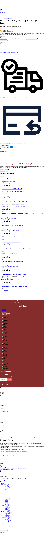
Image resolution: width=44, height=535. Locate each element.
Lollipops (6, 490)
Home (1, 13)
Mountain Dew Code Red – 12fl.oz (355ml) (14, 286)
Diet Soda (6, 502)
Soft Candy (7, 485)
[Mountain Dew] (4, 51)
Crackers (6, 506)
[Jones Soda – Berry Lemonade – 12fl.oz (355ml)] (11, 242)
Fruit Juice (6, 501)
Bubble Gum (7, 488)
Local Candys (7, 495)
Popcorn (6, 509)
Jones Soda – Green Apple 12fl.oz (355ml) (14, 201)
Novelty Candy (7, 492)
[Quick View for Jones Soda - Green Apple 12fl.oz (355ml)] (9, 196)
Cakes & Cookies (5, 511)
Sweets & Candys (5, 484)
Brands (3, 483)
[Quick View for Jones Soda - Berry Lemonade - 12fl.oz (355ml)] (9, 243)
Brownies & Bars (8, 513)
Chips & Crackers (5, 505)
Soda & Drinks (11, 13)
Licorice (6, 491)
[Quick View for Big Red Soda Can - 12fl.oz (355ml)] (9, 220)
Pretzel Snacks (7, 508)
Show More (2, 36)
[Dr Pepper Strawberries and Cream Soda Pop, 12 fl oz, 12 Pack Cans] (15, 206)
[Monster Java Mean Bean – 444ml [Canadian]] (11, 230)
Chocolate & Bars (8, 487)
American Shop (5, 13)
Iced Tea (6, 500)
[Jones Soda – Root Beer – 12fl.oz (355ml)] (10, 266)
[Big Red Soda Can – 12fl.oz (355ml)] (9, 218)
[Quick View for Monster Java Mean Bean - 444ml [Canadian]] (9, 231)
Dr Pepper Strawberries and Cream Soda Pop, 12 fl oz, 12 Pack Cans (22, 213)
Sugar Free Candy (8, 494)
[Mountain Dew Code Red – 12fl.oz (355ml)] (10, 279)
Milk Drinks (7, 504)
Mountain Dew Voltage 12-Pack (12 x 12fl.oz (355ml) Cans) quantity (13, 38)
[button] (5, 183)
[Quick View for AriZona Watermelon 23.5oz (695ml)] (9, 256)
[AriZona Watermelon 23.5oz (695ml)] (9, 253)
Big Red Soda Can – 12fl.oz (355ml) (12, 225)
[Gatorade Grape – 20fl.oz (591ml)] (8, 181)
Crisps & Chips (7, 507)
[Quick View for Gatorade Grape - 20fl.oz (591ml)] (9, 183)
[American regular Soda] (1, 15)
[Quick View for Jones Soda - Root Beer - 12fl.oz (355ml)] (9, 269)
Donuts (6, 514)
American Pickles (8, 521)
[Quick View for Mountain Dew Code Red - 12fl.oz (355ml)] (9, 281)
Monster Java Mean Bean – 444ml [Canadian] (15, 237)
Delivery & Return (11, 52)
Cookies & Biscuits (8, 512)
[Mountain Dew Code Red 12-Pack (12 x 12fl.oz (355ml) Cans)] (0, 15)
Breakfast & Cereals (6, 517)
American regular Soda (18, 13)
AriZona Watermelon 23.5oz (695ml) (13, 261)
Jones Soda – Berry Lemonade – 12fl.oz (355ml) (16, 248)
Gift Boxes (4, 523)
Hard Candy (7, 486)
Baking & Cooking (8, 520)
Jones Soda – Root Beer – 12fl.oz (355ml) (14, 274)
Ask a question (4, 52)
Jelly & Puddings (8, 519)
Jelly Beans (7, 489)
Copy (12, 469)
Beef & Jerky (7, 522)
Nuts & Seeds (7, 510)
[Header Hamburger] (1, 9)
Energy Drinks (7, 499)
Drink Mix (6, 503)
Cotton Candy (7, 493)
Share (17, 52)
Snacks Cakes (7, 515)
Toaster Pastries (7, 516)
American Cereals (8, 518)
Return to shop (3, 480)
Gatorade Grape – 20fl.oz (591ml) (12, 189)
